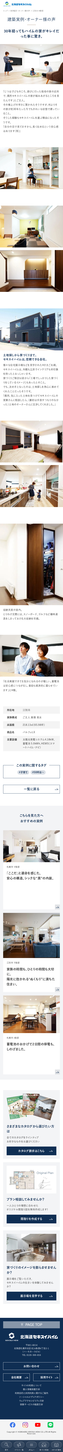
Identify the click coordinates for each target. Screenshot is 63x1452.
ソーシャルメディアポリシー (31, 1397)
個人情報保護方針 (31, 1389)
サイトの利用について (31, 1385)
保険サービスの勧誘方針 (31, 1404)
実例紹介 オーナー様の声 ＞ (21, 11)
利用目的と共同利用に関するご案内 (31, 1393)
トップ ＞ (6, 11)
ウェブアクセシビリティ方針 (31, 1401)
